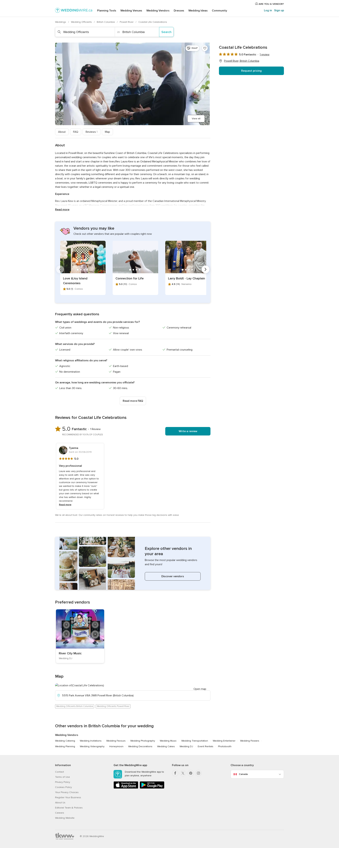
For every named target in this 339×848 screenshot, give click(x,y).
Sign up (279, 10)
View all (196, 118)
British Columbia (106, 21)
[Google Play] (152, 787)
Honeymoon (116, 746)
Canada (243, 774)
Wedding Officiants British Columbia (74, 706)
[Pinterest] (191, 773)
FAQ (75, 132)
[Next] (205, 269)
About (62, 132)
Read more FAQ (133, 401)
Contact (59, 771)
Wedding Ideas (198, 10)
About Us (60, 802)
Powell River (127, 21)
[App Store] (126, 787)
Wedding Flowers (249, 740)
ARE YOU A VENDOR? (271, 3)
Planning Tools (106, 10)
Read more (62, 209)
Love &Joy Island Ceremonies (75, 280)
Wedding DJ (186, 746)
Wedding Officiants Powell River (113, 706)
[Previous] (60, 269)
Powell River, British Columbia (241, 61)
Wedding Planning (65, 746)
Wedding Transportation (194, 740)
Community (219, 10)
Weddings (61, 21)
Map (107, 132)
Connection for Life (129, 278)
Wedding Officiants (82, 21)
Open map (200, 689)
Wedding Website (65, 817)
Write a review (188, 431)
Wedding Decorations (140, 746)
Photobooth (224, 746)
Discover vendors (172, 576)
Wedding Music (168, 740)
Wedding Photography (142, 740)
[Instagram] (198, 773)
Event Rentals (205, 746)
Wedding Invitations (91, 740)
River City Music (70, 653)
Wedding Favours (116, 740)
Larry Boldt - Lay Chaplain (186, 278)
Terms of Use (62, 776)
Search (166, 32)
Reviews (91, 132)
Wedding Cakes (166, 746)
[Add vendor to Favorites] (205, 48)
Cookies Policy (63, 787)
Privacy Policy (62, 782)
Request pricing (251, 71)
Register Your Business (68, 797)
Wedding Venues (131, 10)
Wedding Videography (92, 746)
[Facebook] (175, 773)
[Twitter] (183, 773)
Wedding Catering (65, 740)
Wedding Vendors (158, 10)
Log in (268, 10)
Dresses (179, 10)
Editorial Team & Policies (69, 807)
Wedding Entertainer (224, 740)
